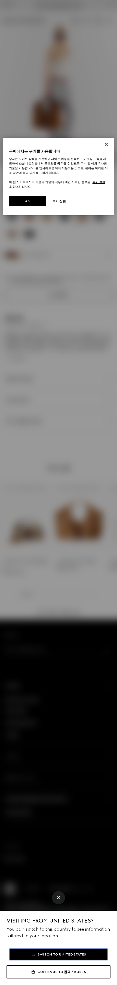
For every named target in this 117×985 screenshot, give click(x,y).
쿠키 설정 (59, 201)
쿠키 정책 (99, 182)
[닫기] (106, 144)
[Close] (58, 897)
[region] (58, 176)
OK (27, 200)
